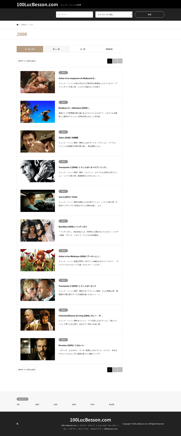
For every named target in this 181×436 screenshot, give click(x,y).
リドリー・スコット (87, 425)
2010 (92, 404)
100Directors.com (111, 429)
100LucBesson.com (90, 419)
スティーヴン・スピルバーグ (89, 429)
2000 (74, 404)
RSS (17, 424)
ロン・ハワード (69, 429)
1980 (37, 404)
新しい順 (56, 49)
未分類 (111, 404)
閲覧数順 (109, 49)
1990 (56, 404)
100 (18, 404)
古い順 (82, 49)
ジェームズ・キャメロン (107, 425)
